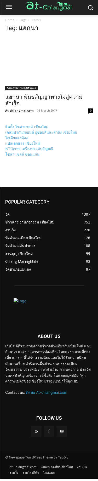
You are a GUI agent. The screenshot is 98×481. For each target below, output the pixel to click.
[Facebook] (49, 431)
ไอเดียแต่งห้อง (16, 137)
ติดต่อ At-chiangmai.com (46, 392)
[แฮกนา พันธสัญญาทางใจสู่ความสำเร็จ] (49, 63)
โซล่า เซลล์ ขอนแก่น (22, 154)
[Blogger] (36, 431)
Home (9, 20)
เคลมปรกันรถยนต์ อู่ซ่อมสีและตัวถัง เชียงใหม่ (41, 132)
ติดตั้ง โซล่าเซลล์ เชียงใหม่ (26, 126)
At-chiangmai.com (19, 110)
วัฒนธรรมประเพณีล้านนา (21, 88)
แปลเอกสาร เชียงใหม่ (22, 143)
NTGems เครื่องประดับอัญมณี (29, 148)
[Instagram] (62, 431)
